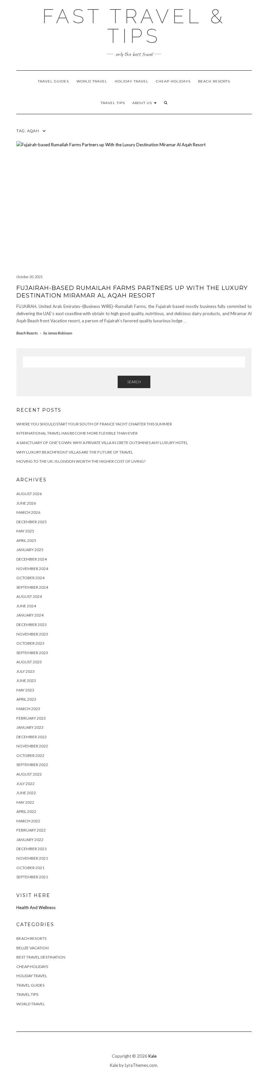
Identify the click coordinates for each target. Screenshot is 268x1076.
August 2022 (29, 774)
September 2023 (32, 652)
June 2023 (26, 680)
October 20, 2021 (29, 277)
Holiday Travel (131, 81)
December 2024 (31, 559)
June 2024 (26, 605)
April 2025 (26, 540)
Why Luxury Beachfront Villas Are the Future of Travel (74, 452)
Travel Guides (53, 81)
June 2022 (26, 792)
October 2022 (30, 755)
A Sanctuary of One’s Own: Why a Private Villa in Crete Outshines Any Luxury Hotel (102, 442)
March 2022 (28, 820)
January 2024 (29, 615)
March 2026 (28, 512)
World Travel (91, 81)
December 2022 (31, 736)
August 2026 (29, 493)
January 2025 (29, 549)
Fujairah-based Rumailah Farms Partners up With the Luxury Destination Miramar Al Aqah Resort (132, 291)
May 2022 (25, 802)
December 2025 (31, 521)
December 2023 (31, 624)
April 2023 (26, 699)
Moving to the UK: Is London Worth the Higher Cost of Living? (80, 461)
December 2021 (31, 848)
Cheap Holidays (173, 81)
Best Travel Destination (40, 957)
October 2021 (30, 867)
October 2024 (30, 577)
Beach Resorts (214, 81)
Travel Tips (113, 103)
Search (134, 382)
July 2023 (25, 671)
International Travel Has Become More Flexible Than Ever (77, 433)
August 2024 (29, 596)
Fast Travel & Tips (134, 26)
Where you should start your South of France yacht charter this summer (94, 423)
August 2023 (29, 661)
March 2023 (28, 708)
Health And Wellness (36, 907)
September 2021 (32, 876)
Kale (152, 1056)
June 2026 (26, 503)
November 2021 (32, 858)
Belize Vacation (32, 947)
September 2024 (32, 587)
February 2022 (31, 830)
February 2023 (31, 718)
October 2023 (30, 643)
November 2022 (32, 746)
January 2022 (29, 839)
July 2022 (25, 783)
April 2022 (26, 811)
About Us (142, 103)
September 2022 (32, 764)
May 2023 (25, 690)
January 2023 (29, 727)
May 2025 (25, 531)
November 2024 (32, 568)
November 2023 (32, 634)
